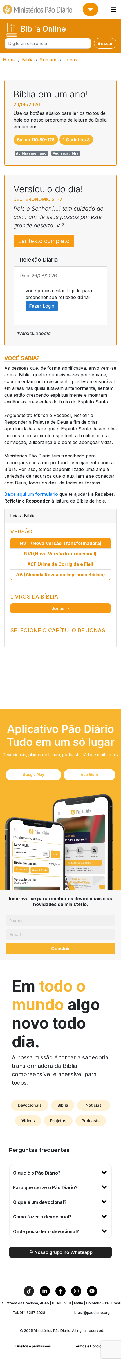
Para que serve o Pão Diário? (45, 1187)
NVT (61, 543)
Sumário (49, 59)
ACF (60, 564)
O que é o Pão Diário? (36, 1173)
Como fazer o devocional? (42, 1217)
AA (60, 574)
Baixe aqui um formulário (31, 494)
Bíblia (27, 59)
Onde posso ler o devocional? (46, 1231)
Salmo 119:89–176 (36, 139)
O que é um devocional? (39, 1202)
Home (9, 59)
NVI (60, 554)
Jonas (58, 608)
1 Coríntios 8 (76, 139)
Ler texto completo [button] (44, 241)
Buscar (105, 43)
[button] (60, 1171)
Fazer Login (41, 306)
